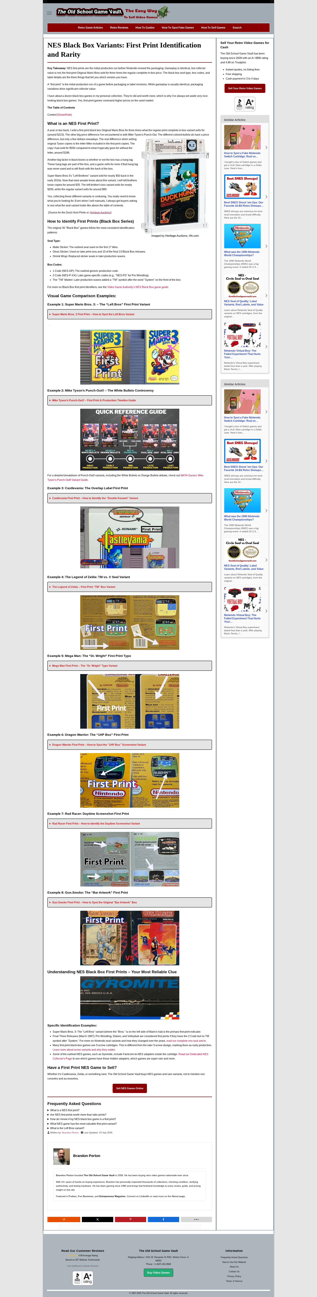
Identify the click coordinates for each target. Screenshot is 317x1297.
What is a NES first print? (64, 1110)
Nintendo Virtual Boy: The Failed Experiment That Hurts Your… (242, 354)
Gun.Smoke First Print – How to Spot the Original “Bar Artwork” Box (94, 902)
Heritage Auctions (100, 212)
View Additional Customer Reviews (82, 1266)
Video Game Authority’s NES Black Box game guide (137, 287)
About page (178, 1196)
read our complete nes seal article (186, 1040)
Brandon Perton (65, 1175)
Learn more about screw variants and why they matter (84, 1049)
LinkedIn (144, 1196)
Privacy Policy (234, 1276)
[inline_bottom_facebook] (163, 1219)
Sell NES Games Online (129, 1088)
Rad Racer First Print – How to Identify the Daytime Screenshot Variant (96, 823)
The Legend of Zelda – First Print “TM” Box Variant (83, 586)
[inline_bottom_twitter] (97, 1219)
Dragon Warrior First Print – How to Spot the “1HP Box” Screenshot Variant (99, 744)
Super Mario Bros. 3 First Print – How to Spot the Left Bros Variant (93, 314)
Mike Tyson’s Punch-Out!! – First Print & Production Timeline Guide (94, 400)
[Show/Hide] (64, 114)
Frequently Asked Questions (234, 1257)
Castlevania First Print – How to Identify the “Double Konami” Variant (95, 498)
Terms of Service (234, 1281)
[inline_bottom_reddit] (63, 1219)
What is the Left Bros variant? (67, 1128)
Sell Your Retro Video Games (245, 88)
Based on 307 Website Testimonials (83, 1260)
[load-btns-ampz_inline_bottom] (196, 1219)
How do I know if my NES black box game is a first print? (83, 1119)
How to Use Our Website (234, 1262)
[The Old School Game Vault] (112, 13)
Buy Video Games (158, 1272)
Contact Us (234, 1271)
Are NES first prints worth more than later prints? (78, 1114)
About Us (234, 1266)
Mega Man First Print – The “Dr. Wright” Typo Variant (84, 665)
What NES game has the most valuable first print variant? (83, 1123)
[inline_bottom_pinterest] (130, 1219)
